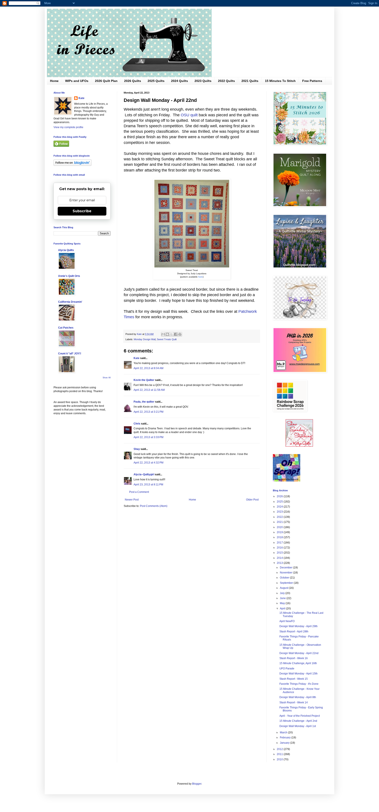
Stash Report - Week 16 (293, 658)
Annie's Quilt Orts (69, 276)
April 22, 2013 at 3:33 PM (148, 437)
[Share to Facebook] (175, 334)
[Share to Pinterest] (180, 334)
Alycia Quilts (66, 250)
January (285, 742)
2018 (280, 537)
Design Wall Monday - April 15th (298, 673)
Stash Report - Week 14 (293, 702)
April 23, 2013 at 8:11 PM (148, 484)
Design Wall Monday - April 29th (298, 626)
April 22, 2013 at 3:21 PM (148, 411)
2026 (280, 496)
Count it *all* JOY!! (69, 353)
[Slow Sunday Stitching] (299, 445)
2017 (280, 542)
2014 (280, 557)
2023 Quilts (203, 81)
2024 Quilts (179, 81)
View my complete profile (68, 127)
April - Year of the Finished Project (299, 715)
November (286, 572)
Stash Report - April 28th (293, 631)
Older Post (252, 499)
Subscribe (82, 211)
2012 (280, 749)
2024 (280, 506)
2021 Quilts (249, 81)
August (284, 587)
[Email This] (163, 334)
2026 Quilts (132, 81)
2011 (280, 754)
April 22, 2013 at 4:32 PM (148, 462)
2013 (280, 562)
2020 (280, 527)
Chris (137, 423)
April (283, 608)
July (282, 593)
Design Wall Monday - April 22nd (298, 653)
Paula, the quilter (144, 401)
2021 (280, 522)
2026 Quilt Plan (106, 81)
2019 (280, 532)
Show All (107, 378)
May (283, 603)
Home (54, 81)
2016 (280, 547)
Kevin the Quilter (144, 380)
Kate (136, 358)
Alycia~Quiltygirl (144, 474)
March (284, 732)
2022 (280, 516)
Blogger (196, 783)
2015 (280, 552)
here (200, 277)
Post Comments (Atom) (153, 506)
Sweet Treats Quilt (167, 339)
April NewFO (287, 621)
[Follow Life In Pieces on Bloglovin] (72, 164)
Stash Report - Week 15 (293, 678)
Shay (137, 449)
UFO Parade (286, 668)
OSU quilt (189, 115)
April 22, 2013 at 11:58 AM (149, 389)
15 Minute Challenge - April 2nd (298, 720)
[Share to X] (171, 334)
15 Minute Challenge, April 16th (298, 663)
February (285, 737)
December (286, 567)
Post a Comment (139, 492)
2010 (280, 759)
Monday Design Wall (145, 339)
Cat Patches (65, 327)
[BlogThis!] (167, 334)
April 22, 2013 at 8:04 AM (148, 368)
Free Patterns (312, 81)
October (285, 577)
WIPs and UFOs (76, 81)
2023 (280, 511)
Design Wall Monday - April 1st (297, 726)
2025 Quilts (156, 81)
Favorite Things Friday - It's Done (298, 683)
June (283, 598)
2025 (280, 501)
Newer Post (132, 499)
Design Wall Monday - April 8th (297, 697)
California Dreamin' (70, 301)
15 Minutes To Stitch (280, 81)
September (287, 582)
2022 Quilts (226, 81)
